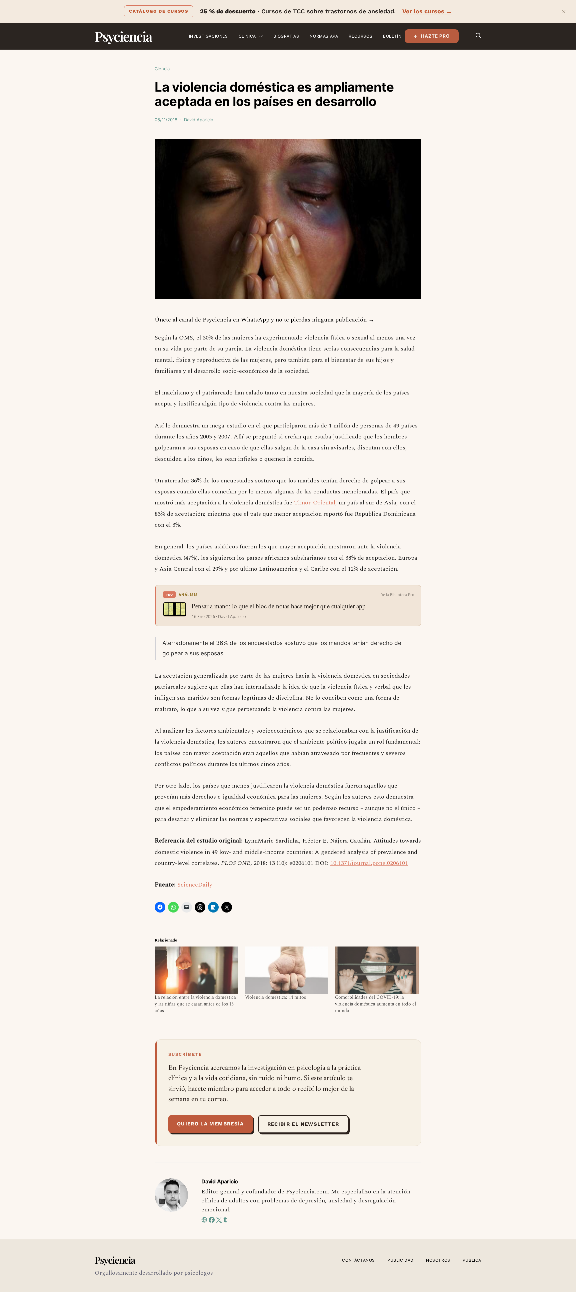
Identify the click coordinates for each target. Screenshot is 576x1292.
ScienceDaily (194, 884)
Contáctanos (358, 1260)
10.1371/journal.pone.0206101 (369, 863)
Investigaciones (208, 36)
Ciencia (162, 68)
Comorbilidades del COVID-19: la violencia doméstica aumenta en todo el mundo (375, 1004)
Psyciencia (123, 36)
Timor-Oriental (314, 502)
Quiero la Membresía (210, 1124)
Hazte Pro (435, 36)
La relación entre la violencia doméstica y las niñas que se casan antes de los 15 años (195, 1004)
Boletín (392, 36)
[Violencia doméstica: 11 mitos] (287, 970)
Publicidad (400, 1260)
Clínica (247, 36)
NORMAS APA (324, 36)
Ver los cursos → (427, 11)
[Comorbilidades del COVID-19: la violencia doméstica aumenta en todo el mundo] (377, 970)
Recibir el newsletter (303, 1124)
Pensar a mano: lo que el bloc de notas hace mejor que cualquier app (279, 606)
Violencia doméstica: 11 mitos (275, 997)
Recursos (360, 36)
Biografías (286, 36)
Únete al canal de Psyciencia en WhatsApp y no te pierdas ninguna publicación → (264, 319)
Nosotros (438, 1260)
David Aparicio (198, 119)
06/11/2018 (166, 119)
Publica (472, 1260)
